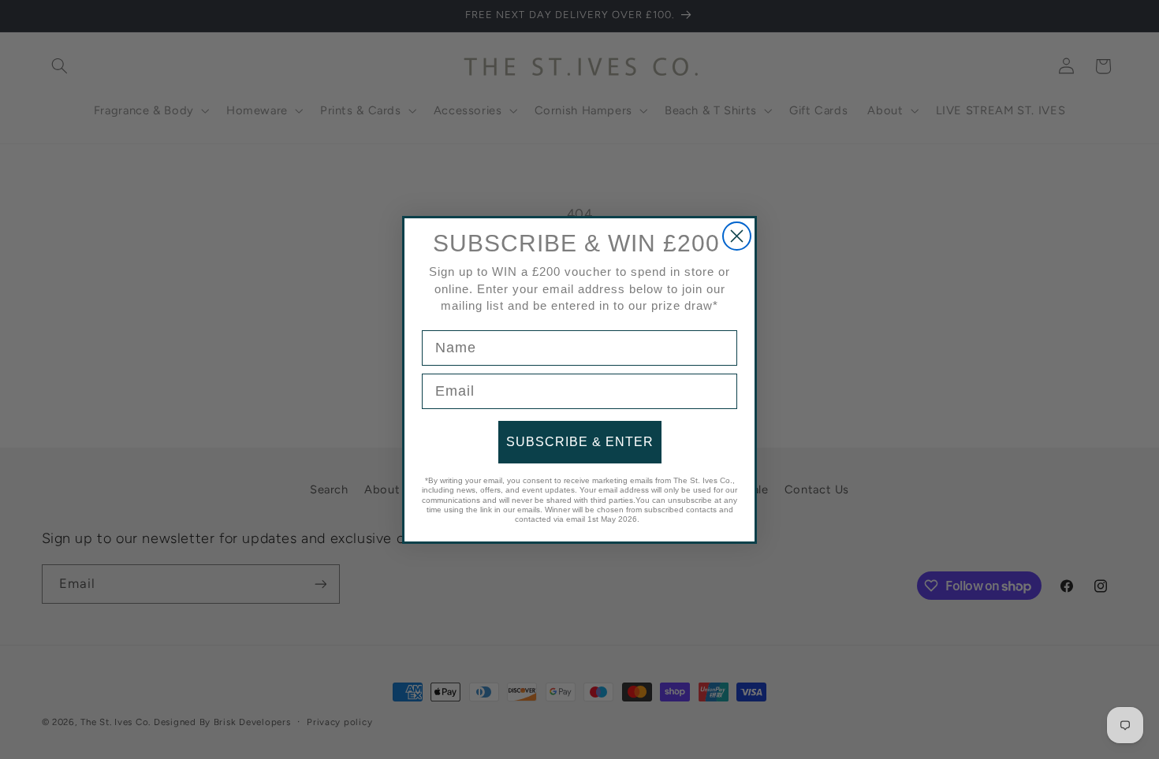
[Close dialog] (737, 236)
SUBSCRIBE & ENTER (580, 441)
